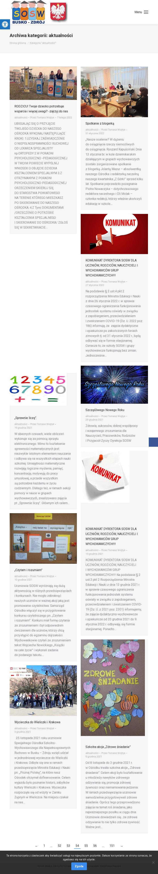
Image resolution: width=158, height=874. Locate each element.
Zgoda (79, 866)
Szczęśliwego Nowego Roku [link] (105, 410)
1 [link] (44, 846)
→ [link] (121, 846)
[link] (5, 24)
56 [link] (95, 846)
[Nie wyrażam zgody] (153, 862)
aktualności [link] (20, 117)
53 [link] (68, 846)
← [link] (36, 846)
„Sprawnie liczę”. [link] (25, 418)
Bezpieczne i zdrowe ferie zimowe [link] (38, 278)
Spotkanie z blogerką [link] (100, 123)
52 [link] (59, 846)
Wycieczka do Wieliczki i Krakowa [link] (37, 722)
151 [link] (112, 846)
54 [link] (77, 846)
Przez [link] (42, 117)
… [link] (51, 846)
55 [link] (86, 846)
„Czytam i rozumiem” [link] (28, 570)
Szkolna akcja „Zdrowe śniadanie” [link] (108, 747)
